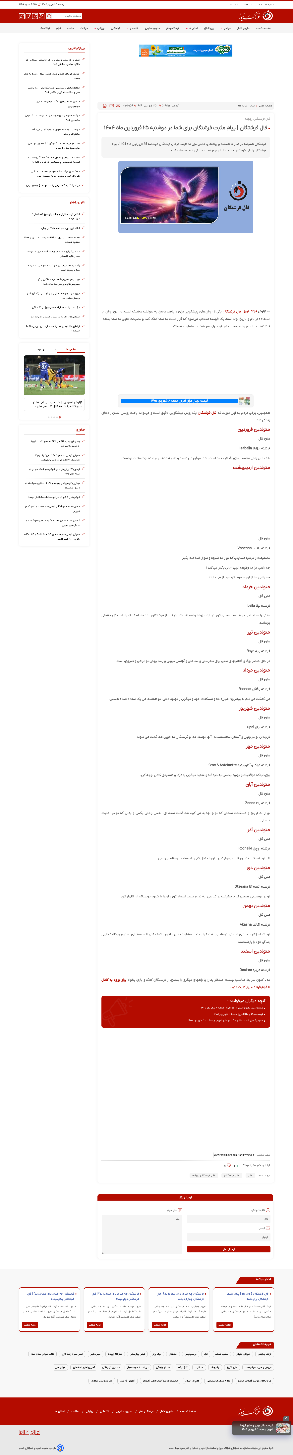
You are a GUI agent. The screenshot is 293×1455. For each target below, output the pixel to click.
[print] (104, 105)
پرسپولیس (191, 1354)
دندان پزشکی (163, 1367)
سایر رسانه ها (247, 106)
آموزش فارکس (127, 1380)
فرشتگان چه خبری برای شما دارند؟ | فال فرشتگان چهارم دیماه (180, 1296)
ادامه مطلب (224, 1325)
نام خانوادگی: (258, 1210)
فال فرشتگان (232, 311)
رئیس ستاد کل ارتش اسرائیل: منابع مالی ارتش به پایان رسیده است (54, 268)
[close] (286, 1418)
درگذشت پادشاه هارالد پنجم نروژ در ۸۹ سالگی (56, 307)
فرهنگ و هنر (172, 28)
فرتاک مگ (45, 28)
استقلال (173, 1354)
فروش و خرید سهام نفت (258, 1367)
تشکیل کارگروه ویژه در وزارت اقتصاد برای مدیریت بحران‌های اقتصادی (54, 254)
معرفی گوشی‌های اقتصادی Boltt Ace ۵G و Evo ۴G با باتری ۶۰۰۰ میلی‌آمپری (52, 537)
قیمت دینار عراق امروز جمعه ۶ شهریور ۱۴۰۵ (179, 401)
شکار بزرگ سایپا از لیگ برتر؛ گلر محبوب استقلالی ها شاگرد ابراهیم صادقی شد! (53, 62)
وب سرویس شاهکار (101, 1380)
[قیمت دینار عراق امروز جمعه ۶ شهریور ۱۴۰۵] (244, 401)
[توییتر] (22, 16)
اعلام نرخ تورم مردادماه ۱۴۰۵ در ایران (60, 228)
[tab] (69, 349)
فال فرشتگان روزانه (203, 1176)
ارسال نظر (229, 1249)
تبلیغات (248, 4)
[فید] (41, 16)
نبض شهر (95, 1354)
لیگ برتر (156, 1354)
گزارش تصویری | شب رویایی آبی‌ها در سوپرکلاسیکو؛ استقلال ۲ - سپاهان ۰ (57, 404)
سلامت (71, 28)
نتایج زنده (235, 4)
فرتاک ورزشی (264, 1354)
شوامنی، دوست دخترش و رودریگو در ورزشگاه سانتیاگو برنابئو (56, 132)
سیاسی (227, 28)
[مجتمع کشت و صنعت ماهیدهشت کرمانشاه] (185, 51)
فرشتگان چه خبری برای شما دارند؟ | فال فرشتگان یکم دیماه (50, 1296)
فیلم (58, 28)
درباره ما (269, 4)
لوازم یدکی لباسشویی (218, 1380)
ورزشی (101, 28)
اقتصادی (134, 28)
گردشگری (115, 28)
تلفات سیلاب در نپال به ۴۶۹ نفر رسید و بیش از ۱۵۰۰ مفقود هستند (52, 240)
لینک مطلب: (262, 1155)
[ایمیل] (111, 105)
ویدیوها (40, 349)
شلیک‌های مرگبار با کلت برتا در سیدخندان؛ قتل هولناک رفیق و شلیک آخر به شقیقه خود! (55, 174)
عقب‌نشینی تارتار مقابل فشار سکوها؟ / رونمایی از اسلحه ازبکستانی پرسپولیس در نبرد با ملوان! (53, 160)
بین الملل (209, 28)
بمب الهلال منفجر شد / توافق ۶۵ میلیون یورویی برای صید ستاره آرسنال (54, 146)
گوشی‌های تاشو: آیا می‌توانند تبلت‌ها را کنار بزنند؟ (54, 497)
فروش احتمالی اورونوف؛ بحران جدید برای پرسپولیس (58, 104)
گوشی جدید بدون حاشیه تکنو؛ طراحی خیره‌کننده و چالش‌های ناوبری (53, 523)
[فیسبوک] (35, 16)
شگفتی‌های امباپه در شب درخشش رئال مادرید (55, 316)
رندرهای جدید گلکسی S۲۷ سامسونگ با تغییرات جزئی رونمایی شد (54, 444)
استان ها (193, 28)
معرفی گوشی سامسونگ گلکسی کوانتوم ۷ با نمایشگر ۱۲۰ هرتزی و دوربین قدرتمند (56, 457)
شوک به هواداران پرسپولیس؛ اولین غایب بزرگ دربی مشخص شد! (52, 118)
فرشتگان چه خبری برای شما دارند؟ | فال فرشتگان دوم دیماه (115, 1296)
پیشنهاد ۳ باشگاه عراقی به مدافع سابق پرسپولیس (53, 185)
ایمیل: (261, 1228)
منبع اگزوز (232, 1367)
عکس (259, 4)
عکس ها (71, 349)
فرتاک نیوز (250, 311)
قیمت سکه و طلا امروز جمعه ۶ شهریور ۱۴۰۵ (238, 1014)
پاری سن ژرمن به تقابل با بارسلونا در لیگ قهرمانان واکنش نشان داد (53, 295)
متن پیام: (171, 1210)
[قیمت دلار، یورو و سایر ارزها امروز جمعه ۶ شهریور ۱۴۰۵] (283, 1428)
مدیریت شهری (152, 28)
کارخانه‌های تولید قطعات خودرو (254, 1380)
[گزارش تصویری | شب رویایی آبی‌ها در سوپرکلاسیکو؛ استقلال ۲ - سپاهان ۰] (54, 375)
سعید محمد (221, 1354)
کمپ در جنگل (192, 1380)
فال (250, 1176)
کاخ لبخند (182, 1367)
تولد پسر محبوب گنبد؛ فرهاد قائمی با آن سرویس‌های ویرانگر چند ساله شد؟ (58, 281)
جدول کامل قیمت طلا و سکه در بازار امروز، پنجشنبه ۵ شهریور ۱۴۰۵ (225, 1020)
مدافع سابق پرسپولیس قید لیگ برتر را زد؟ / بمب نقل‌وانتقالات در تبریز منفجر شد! (54, 90)
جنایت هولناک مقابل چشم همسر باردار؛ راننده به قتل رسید (52, 76)
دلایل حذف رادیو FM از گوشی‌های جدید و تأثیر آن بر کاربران (52, 509)
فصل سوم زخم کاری (72, 1354)
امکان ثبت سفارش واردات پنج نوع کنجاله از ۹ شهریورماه (56, 216)
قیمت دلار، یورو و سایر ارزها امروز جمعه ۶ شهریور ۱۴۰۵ (256, 1427)
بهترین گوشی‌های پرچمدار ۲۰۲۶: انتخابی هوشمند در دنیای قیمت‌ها (52, 485)
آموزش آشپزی (243, 1354)
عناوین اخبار (243, 28)
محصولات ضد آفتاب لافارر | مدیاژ (160, 1380)
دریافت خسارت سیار (137, 1367)
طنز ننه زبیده (115, 1354)
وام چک (215, 1367)
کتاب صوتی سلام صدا (42, 1354)
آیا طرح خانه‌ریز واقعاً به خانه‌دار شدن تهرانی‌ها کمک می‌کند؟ (52, 328)
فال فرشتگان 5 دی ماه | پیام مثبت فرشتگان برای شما (247, 1296)
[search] (49, 16)
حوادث (84, 28)
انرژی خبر (60, 1367)
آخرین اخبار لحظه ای (84, 1367)
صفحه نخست (263, 28)
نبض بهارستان (137, 1354)
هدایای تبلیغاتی (111, 1367)
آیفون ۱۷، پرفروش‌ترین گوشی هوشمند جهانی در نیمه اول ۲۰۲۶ (54, 471)
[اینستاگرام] (28, 16)
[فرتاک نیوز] (255, 21)
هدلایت (199, 1367)
